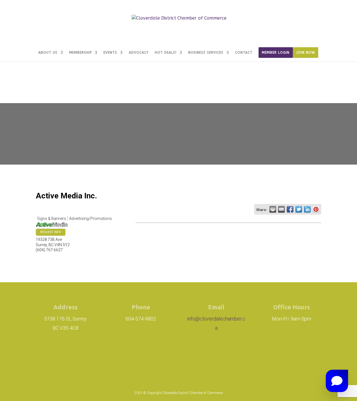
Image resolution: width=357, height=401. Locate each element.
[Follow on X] (200, 355)
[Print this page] (272, 209)
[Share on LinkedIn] (307, 209)
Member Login (276, 52)
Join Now (305, 52)
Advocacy (139, 52)
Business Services (205, 52)
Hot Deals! (166, 52)
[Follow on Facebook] (175, 355)
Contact (243, 52)
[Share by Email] (281, 209)
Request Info (50, 232)
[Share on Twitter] (298, 209)
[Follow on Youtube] (219, 355)
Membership (80, 52)
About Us (47, 52)
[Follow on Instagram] (144, 355)
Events (110, 52)
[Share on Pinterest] (316, 209)
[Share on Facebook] (290, 209)
